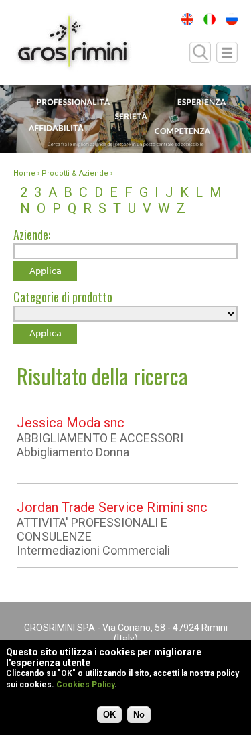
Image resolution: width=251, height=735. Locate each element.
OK (109, 715)
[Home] (72, 42)
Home (24, 173)
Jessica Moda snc (70, 423)
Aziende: (31, 234)
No (139, 715)
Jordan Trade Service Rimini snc (112, 507)
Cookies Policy (85, 684)
